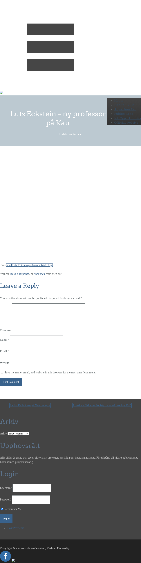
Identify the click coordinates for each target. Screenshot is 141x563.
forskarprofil (43, 256)
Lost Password (15, 528)
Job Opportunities (127, 118)
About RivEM (124, 105)
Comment (5, 330)
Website (4, 362)
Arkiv (3, 433)
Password (5, 499)
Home (118, 100)
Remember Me (13, 509)
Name (4, 339)
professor (33, 265)
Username (6, 487)
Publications (123, 113)
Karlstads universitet (43, 166)
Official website (126, 122)
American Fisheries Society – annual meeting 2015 (102, 405)
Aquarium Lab (125, 109)
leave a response (19, 273)
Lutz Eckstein (20, 265)
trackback (39, 273)
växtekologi (46, 265)
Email (4, 351)
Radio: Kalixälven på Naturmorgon (30, 405)
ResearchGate (68, 256)
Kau (8, 265)
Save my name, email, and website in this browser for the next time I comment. (50, 372)
